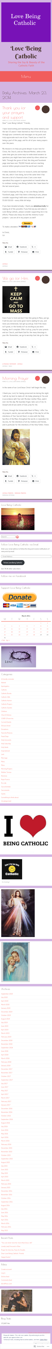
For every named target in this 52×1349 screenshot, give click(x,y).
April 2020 (4, 1001)
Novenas (4, 776)
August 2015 (5, 1162)
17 (5, 632)
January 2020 (5, 1008)
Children (4, 711)
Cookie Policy (43, 1339)
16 (47, 629)
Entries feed (5, 1277)
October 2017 (6, 1076)
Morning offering (8, 495)
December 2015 (6, 1148)
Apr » (8, 640)
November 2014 (6, 1195)
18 (12, 632)
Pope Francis (5, 779)
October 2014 (6, 1198)
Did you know (5, 726)
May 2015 (4, 1173)
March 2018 (5, 1058)
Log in (3, 1273)
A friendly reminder (9, 364)
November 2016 (6, 1112)
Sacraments (5, 790)
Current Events (6, 722)
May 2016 (4, 1134)
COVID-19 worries (7, 718)
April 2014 (4, 1220)
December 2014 (6, 1191)
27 (27, 635)
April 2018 (4, 1055)
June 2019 (4, 1026)
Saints (3, 794)
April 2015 (4, 1177)
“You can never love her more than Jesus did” (16, 1243)
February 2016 (6, 1144)
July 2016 (4, 1126)
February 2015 (6, 1184)
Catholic (5, 264)
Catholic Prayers (7, 493)
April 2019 (4, 1030)
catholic (5, 266)
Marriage (4, 758)
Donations (4, 729)
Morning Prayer (15, 378)
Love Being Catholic (26, 52)
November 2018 (6, 1044)
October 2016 (6, 1116)
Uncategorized (6, 801)
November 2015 (6, 1152)
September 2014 (7, 1202)
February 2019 (6, 1037)
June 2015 (4, 1170)
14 (34, 629)
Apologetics (5, 686)
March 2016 (5, 1141)
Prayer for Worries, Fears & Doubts (13, 1250)
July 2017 (4, 1083)
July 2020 (4, 997)
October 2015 (6, 1155)
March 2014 (5, 1223)
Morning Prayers (20, 493)
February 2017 (6, 1101)
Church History (6, 715)
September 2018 (7, 1048)
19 (19, 632)
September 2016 (7, 1119)
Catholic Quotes (6, 708)
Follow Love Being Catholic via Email (19, 544)
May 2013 (4, 1230)
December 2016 (6, 1108)
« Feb (3, 640)
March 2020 (5, 1004)
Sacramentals (6, 787)
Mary (3, 761)
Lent (2, 754)
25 (12, 635)
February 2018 (6, 1062)
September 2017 (7, 1080)
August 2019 (5, 1019)
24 (5, 635)
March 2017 (5, 1098)
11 (12, 629)
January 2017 (5, 1105)
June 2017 (4, 1087)
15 (41, 629)
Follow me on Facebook (13, 576)
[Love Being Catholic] (26, 22)
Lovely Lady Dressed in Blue (10, 1246)
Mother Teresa (6, 772)
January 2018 (5, 1066)
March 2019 (5, 1033)
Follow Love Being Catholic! (13, 563)
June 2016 (4, 1130)
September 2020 (7, 994)
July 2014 (4, 1209)
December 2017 (6, 1069)
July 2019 (4, 1022)
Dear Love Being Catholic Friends (12, 1253)
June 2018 (4, 1051)
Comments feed (6, 1280)
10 (5, 629)
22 (41, 632)
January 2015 (5, 1187)
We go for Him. (15, 278)
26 (19, 635)
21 (34, 632)
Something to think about (10, 797)
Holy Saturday (6, 744)
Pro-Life (3, 783)
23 (47, 632)
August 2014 (5, 1205)
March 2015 (5, 1180)
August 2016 (5, 1123)
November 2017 (6, 1073)
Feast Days (5, 736)
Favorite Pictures (6, 733)
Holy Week (4, 747)
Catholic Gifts (5, 697)
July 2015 (4, 1166)
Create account (6, 1269)
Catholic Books (6, 693)
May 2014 (4, 1216)
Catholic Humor (6, 700)
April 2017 (4, 1094)
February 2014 (6, 1227)
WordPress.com (6, 1284)
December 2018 (6, 1040)
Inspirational (5, 751)
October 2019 (6, 1015)
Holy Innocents (6, 740)
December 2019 (6, 1012)
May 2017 (4, 1091)
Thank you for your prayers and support (14, 112)
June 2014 (4, 1212)
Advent (3, 683)
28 (34, 635)
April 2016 (4, 1137)
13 (27, 629)
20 (27, 632)
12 (19, 629)
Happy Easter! (6, 1257)
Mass (10, 366)
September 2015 (7, 1159)
